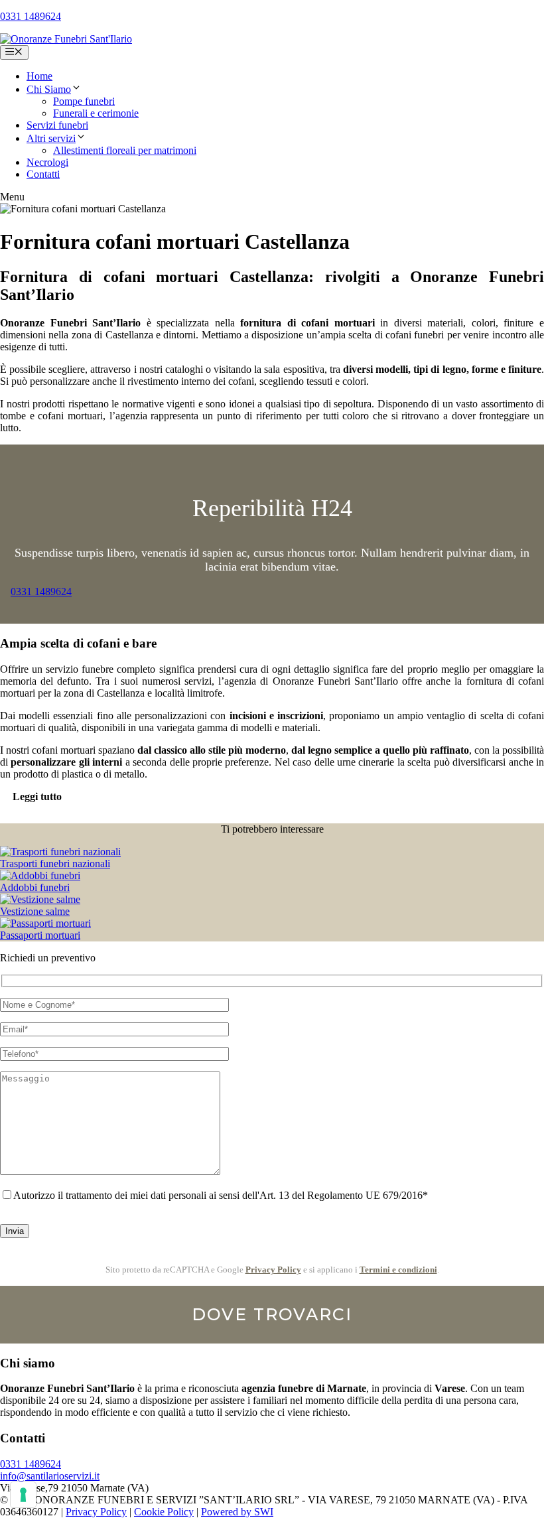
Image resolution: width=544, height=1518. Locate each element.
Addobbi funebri (35, 887)
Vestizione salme (35, 911)
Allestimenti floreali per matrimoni (124, 150)
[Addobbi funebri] (40, 875)
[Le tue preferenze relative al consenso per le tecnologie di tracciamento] (23, 1494)
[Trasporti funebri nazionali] (60, 851)
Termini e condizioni (398, 1270)
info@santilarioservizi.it (50, 1476)
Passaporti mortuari (40, 935)
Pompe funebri (84, 101)
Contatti (43, 174)
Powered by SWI (237, 1511)
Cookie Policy (164, 1511)
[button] (76, 89)
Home (39, 76)
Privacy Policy (273, 1270)
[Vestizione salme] (40, 899)
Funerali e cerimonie (96, 113)
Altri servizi (51, 138)
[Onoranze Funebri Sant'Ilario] (66, 38)
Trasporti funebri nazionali (55, 863)
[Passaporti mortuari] (45, 923)
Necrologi (47, 162)
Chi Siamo (49, 89)
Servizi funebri (57, 125)
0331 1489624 (30, 16)
